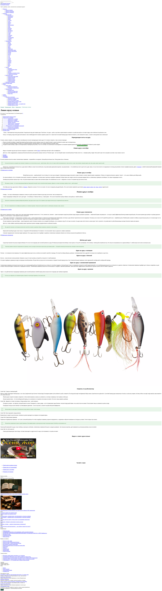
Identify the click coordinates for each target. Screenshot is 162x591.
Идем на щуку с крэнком (11, 126)
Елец (9, 21)
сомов (84, 187)
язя (94, 187)
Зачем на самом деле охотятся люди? (8, 513)
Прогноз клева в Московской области (11, 542)
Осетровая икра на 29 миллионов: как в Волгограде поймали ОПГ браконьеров (18, 510)
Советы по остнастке (12, 74)
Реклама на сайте (6, 534)
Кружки (4, 154)
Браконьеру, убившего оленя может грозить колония (12, 521)
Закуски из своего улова (13, 98)
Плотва (9, 29)
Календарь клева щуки (82, 145)
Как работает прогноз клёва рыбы (10, 544)
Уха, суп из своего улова (13, 100)
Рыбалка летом (11, 78)
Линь (9, 27)
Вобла (9, 18)
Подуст (9, 31)
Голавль (10, 44)
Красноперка (11, 25)
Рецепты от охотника (10, 97)
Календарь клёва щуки (5, 583)
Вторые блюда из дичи (13, 105)
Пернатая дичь (9, 89)
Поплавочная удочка (12, 69)
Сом (9, 57)
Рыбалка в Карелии (5, 579)
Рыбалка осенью (11, 79)
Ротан (9, 54)
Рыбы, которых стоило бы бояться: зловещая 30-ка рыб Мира (14, 581)
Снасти (7, 67)
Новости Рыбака (9, 10)
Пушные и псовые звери (13, 87)
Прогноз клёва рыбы (7, 83)
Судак (9, 58)
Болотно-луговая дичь (13, 91)
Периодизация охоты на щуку (9, 116)
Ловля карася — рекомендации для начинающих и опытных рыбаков (15, 517)
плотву (100, 187)
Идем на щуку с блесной (11, 124)
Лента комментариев (7, 570)
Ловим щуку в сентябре (8, 117)
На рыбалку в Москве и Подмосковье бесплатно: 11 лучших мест (15, 574)
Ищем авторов (6, 536)
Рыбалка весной (11, 77)
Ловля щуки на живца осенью (10, 465)
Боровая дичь (11, 90)
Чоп (9, 63)
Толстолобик (11, 37)
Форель (9, 60)
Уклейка (10, 38)
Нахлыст (10, 68)
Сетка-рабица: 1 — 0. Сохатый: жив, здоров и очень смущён (16, 560)
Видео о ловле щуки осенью (9, 129)
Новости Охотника (10, 11)
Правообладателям (7, 535)
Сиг (9, 55)
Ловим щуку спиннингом (11, 121)
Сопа (9, 34)
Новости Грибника (10, 12)
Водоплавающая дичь (12, 92)
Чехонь (9, 62)
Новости (5, 9)
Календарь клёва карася (6, 576)
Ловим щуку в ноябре (10, 120)
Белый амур (10, 15)
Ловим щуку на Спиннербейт (10, 467)
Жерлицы (5, 156)
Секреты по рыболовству (11, 128)
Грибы (4, 94)
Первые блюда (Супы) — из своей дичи (16, 103)
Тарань (9, 36)
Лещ (9, 26)
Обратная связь (6, 530)
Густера (9, 20)
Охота (4, 84)
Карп (9, 23)
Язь (9, 66)
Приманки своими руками (14, 73)
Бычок (9, 43)
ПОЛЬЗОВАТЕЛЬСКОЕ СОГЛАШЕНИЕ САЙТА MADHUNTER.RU (18, 532)
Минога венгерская (12, 51)
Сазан (9, 33)
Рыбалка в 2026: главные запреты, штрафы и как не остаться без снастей (18, 559)
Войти (4, 567)
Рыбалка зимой (11, 81)
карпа (91, 187)
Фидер (9, 71)
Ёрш (9, 46)
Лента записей (6, 569)
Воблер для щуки (9, 122)
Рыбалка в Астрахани (8, 471)
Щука (9, 65)
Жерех (9, 47)
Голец (9, 45)
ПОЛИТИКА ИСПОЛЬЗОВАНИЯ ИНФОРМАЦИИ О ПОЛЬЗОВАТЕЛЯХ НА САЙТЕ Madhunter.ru (25, 533)
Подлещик (10, 30)
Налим (9, 52)
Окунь (9, 53)
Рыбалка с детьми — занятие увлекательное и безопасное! (13, 524)
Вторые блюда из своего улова (14, 101)
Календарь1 (5, 546)
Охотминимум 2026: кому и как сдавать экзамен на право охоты (14, 493)
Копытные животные (12, 86)
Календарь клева (9, 75)
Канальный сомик (12, 50)
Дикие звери (8, 85)
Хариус (9, 61)
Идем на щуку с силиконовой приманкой (13, 125)
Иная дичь (10, 93)
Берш (9, 42)
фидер (25, 187)
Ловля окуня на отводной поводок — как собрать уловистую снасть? (15, 526)
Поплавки (5, 157)
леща (97, 187)
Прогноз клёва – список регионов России (12, 543)
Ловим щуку (18, 107)
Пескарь (10, 28)
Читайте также (6, 130)
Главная (2, 107)
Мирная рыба (8, 14)
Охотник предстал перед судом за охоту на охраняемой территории (15, 519)
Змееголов (10, 49)
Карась (9, 22)
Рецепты (5, 95)
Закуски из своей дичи (13, 102)
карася (88, 187)
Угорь (9, 59)
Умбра (9, 39)
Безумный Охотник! (5, 4)
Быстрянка (10, 17)
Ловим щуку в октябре (10, 118)
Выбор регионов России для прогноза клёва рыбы (14, 545)
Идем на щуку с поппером (11, 123)
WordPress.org (6, 571)
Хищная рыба (9, 41)
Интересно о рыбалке (10, 82)
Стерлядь (10, 35)
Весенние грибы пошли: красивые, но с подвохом (14, 555)
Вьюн (9, 19)
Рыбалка (5, 13)
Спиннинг (10, 70)
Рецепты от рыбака (12, 99)
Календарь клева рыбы (13, 76)
